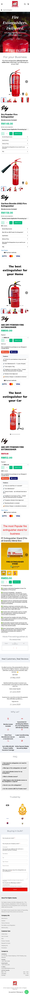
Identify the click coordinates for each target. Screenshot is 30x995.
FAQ (2, 938)
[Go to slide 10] (19, 434)
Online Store (4, 934)
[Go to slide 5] (14, 434)
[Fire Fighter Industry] (15, 4)
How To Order (4, 936)
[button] (28, 4)
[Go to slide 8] (17, 434)
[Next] (26, 81)
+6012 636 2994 (5, 964)
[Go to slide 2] (11, 434)
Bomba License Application (7, 127)
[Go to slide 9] (18, 434)
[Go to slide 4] (13, 434)
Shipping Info (4, 945)
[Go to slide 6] (15, 434)
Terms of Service (5, 923)
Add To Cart (16, 581)
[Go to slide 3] (12, 434)
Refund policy (4, 927)
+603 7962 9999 (5, 961)
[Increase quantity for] (11, 133)
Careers (3, 920)
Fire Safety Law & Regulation (8, 925)
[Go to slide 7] (16, 434)
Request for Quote (5, 943)
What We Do (4, 918)
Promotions (4, 947)
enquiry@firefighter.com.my (8, 968)
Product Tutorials (5, 940)
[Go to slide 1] (10, 434)
